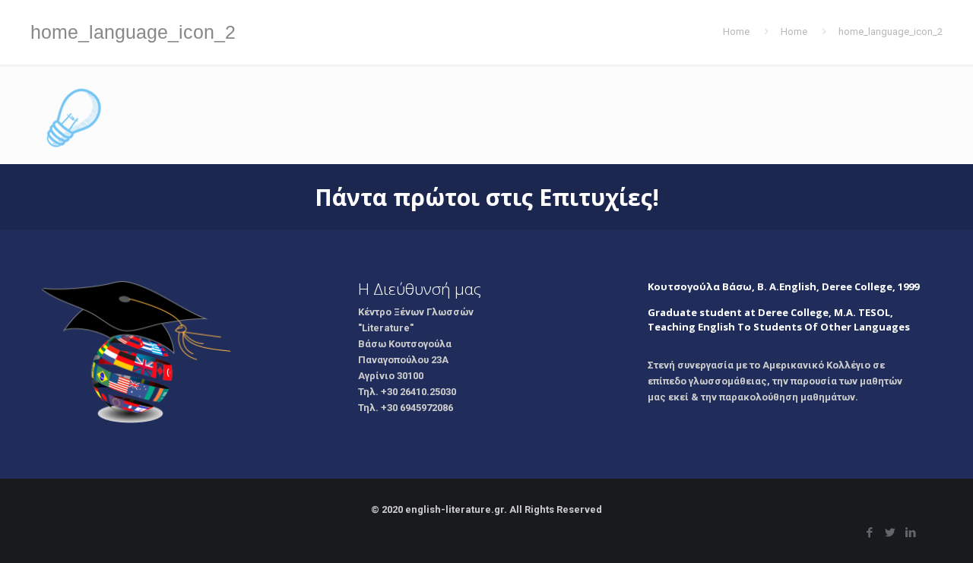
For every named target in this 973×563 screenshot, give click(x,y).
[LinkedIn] (910, 532)
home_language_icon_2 (890, 31)
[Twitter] (890, 532)
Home (736, 31)
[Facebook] (869, 532)
